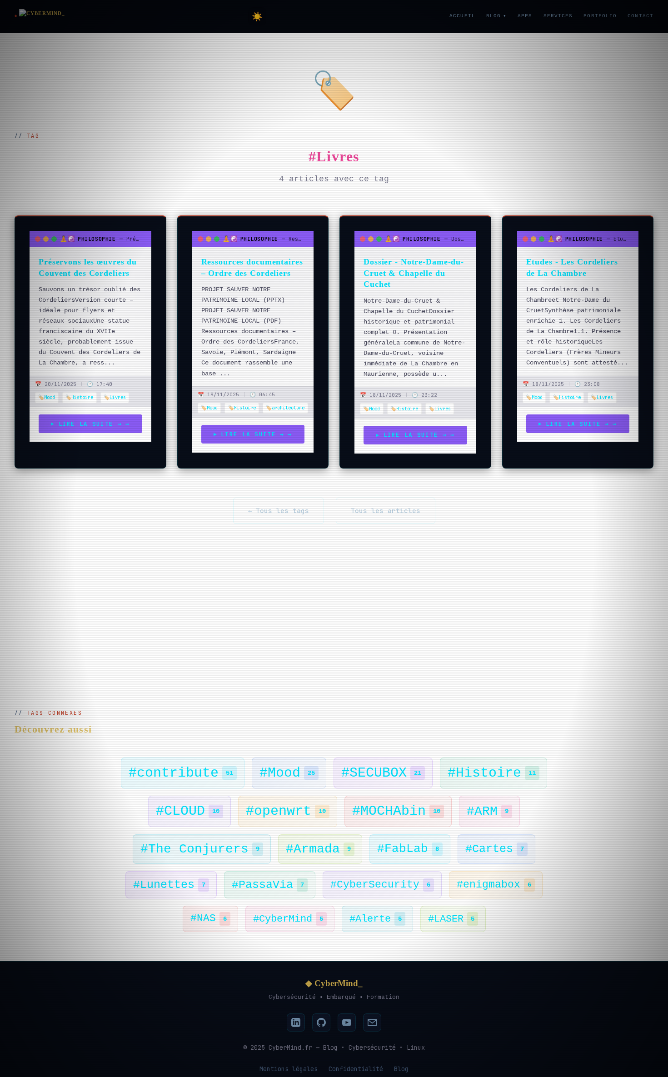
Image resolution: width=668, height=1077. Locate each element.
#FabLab (408, 849)
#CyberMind (288, 918)
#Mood (287, 773)
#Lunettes (169, 884)
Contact (640, 16)
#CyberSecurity (380, 885)
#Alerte (375, 918)
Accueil (462, 16)
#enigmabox (494, 885)
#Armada (318, 849)
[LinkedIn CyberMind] (296, 1022)
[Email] (372, 1022)
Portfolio (600, 16)
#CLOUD (187, 811)
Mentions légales (288, 1069)
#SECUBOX (381, 773)
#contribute (181, 773)
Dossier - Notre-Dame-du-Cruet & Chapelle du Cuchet (414, 273)
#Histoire (492, 773)
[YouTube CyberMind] (347, 1022)
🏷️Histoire (79, 397)
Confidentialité (356, 1069)
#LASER (451, 918)
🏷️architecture (285, 407)
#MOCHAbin (396, 811)
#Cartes (494, 849)
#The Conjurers (199, 849)
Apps (525, 16)
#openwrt (286, 811)
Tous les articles (385, 510)
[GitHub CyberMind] (321, 1022)
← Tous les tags (278, 510)
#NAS (208, 918)
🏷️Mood (46, 397)
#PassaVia (268, 884)
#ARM (487, 811)
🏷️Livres (115, 397)
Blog (496, 16)
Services (558, 16)
